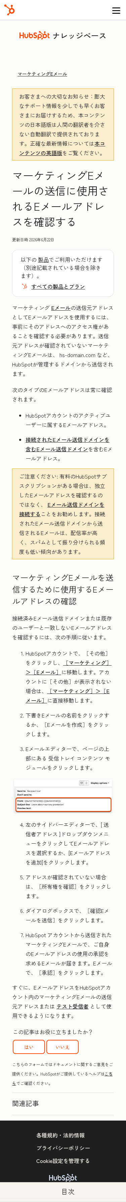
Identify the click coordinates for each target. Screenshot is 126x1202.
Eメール (61, 308)
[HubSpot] (9, 10)
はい (29, 1047)
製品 (43, 259)
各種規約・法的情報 (60, 1135)
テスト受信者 (72, 1006)
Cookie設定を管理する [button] (63, 1161)
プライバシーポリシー (63, 1148)
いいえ (62, 1047)
